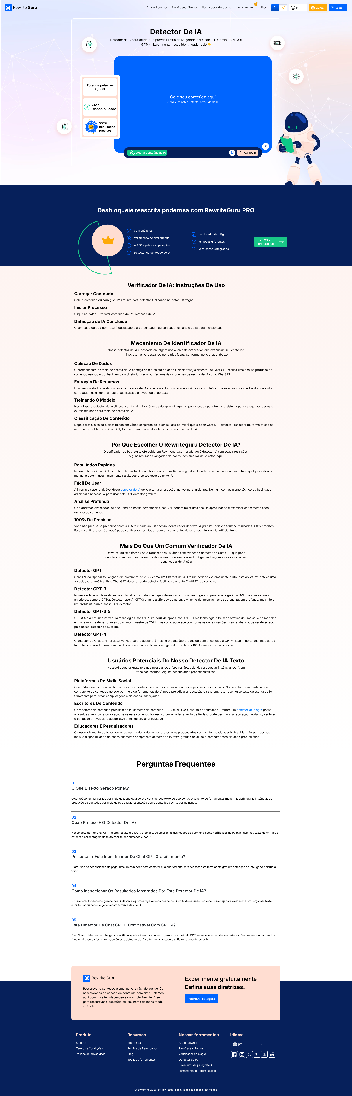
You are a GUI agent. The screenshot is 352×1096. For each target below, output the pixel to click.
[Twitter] (249, 1054)
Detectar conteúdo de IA (150, 152)
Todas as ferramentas (141, 1059)
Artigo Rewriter (156, 7)
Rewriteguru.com (171, 1089)
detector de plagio (249, 710)
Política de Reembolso (142, 1048)
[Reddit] (272, 1054)
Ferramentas (244, 7)
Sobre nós (134, 1042)
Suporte (81, 1042)
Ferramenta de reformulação (197, 1071)
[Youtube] (264, 1054)
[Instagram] (242, 1054)
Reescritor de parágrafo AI (196, 1065)
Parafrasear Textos (185, 7)
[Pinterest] (257, 1054)
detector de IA (130, 489)
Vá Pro (320, 7)
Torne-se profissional (266, 241)
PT (298, 8)
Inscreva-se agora (201, 999)
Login (339, 7)
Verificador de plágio (216, 7)
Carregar (250, 152)
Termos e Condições (89, 1048)
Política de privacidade (91, 1054)
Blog (264, 7)
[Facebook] (234, 1054)
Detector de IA (188, 1059)
